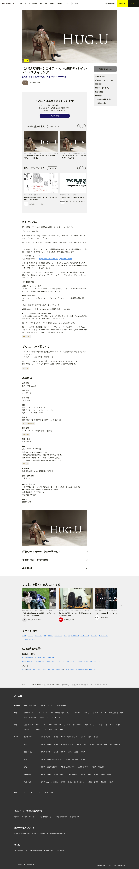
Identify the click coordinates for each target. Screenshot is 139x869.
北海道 (43, 737)
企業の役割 (99, 92)
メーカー (44, 725)
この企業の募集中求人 (103, 99)
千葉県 (79, 744)
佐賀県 (63, 782)
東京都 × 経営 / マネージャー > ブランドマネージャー (62, 661)
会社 (46, 792)
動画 (51, 792)
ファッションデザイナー (74, 713)
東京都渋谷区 (40, 77)
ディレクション (103, 636)
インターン (51, 705)
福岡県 (43, 782)
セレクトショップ (69, 725)
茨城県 (43, 744)
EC (69, 636)
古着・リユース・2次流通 (32, 729)
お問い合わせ (60, 850)
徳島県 (90, 774)
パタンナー (87, 713)
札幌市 (48, 737)
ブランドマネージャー (28, 639)
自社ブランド (75, 636)
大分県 (90, 782)
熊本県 (76, 782)
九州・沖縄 (27, 782)
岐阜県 (43, 759)
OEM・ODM (53, 725)
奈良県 (94, 767)
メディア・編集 (47, 729)
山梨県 (76, 752)
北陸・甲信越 (28, 752)
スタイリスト (38, 636)
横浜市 (106, 744)
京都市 (55, 767)
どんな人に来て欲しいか (104, 80)
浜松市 (60, 759)
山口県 (83, 774)
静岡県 (49, 759)
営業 (121, 713)
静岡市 (55, 759)
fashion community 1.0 (57, 834)
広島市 (75, 774)
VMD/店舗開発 (113, 713)
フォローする (54, 116)
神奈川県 (99, 744)
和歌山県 (101, 767)
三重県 (83, 759)
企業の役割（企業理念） (35, 559)
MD (39, 713)
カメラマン (94, 636)
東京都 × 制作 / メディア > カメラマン (89, 661)
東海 (25, 759)
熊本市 (82, 782)
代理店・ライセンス (90, 725)
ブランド (32, 792)
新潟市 (48, 752)
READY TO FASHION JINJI (40, 834)
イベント (40, 792)
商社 (37, 725)
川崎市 (111, 744)
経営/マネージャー (29, 713)
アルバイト (42, 705)
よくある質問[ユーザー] (46, 817)
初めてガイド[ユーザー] (29, 817)
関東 (25, 744)
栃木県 (49, 744)
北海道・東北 (28, 737)
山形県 (90, 737)
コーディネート (84, 636)
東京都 (24, 669)
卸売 (100, 725)
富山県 (56, 752)
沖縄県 (111, 782)
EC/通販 (79, 725)
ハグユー (30, 636)
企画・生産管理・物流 (57, 713)
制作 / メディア (37, 669)
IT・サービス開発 (115, 725)
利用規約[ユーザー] (36, 850)
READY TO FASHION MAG (22, 834)
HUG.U (24, 636)
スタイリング (58, 636)
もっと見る (53, 126)
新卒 (25, 705)
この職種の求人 (101, 103)
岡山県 (56, 774)
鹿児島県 (103, 782)
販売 (25, 717)
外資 (55, 729)
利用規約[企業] (48, 850)
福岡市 (55, 782)
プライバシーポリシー (20, 850)
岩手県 (63, 737)
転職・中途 (28, 77)
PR (60, 725)
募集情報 (98, 84)
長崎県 (70, 782)
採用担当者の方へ (75, 817)
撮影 (45, 636)
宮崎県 (96, 782)
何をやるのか (100, 76)
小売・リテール (28, 725)
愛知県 (68, 759)
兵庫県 (80, 767)
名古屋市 (74, 759)
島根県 (49, 774)
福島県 (96, 737)
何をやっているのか (102, 88)
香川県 (96, 774)
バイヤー (45, 713)
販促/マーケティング (100, 713)
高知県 (109, 774)
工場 (106, 725)
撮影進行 (50, 636)
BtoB (61, 729)
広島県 (69, 774)
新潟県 (43, 752)
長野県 (83, 752)
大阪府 (63, 767)
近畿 (25, 767)
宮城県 (69, 737)
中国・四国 (27, 774)
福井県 (69, 752)
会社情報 (98, 95)
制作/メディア (43, 717)
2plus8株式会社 (35, 83)
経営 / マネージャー (57, 669)
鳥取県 (43, 774)
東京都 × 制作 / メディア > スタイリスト (33, 661)
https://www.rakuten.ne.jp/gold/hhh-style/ (55, 259)
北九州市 (49, 782)
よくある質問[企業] (61, 817)
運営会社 (16, 817)
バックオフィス (55, 717)
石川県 (63, 752)
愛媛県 (103, 774)
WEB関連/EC (33, 717)
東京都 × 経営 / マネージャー (46, 657)
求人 (25, 792)
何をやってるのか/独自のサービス (41, 551)
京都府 (49, 767)
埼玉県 (63, 744)
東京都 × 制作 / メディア (29, 657)
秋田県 (83, 737)
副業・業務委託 (62, 705)
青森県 (56, 737)
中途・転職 (32, 705)
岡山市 (62, 774)
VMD (65, 636)
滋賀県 (43, 767)
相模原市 (117, 744)
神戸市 (86, 767)
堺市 (73, 767)
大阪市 (68, 767)
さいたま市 (69, 744)
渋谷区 (29, 669)
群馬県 (56, 744)
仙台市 (75, 737)
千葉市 (84, 744)
